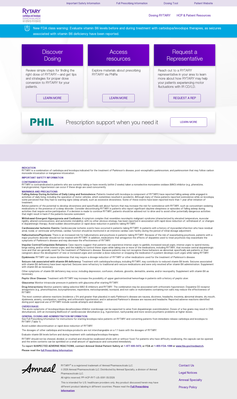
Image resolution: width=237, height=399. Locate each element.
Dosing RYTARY (160, 15)
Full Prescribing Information (132, 3)
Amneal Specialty (190, 380)
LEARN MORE (188, 122)
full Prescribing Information (57, 350)
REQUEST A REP (184, 98)
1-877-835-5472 (132, 346)
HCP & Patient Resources (194, 15)
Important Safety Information (83, 3)
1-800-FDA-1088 (163, 346)
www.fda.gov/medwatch (189, 346)
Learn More (52, 98)
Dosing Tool (171, 3)
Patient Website (203, 3)
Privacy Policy (188, 387)
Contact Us (186, 365)
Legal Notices (188, 372)
